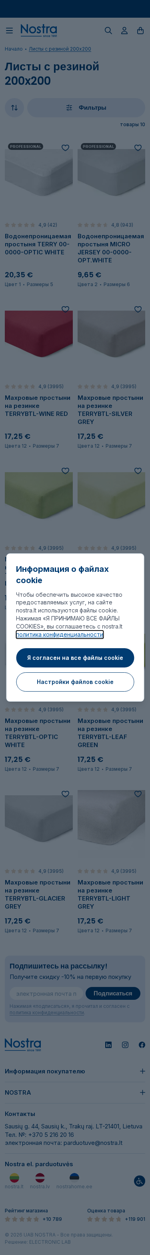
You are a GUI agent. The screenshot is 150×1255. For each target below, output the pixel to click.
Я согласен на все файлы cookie (75, 657)
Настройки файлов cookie (75, 681)
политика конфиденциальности (59, 634)
